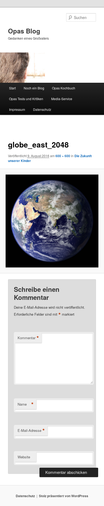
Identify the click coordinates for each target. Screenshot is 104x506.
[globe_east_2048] (52, 221)
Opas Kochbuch (63, 88)
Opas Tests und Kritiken (26, 98)
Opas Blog (24, 30)
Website (24, 456)
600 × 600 (62, 155)
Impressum (17, 109)
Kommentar (28, 338)
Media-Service (61, 98)
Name (26, 404)
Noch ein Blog (34, 88)
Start (12, 88)
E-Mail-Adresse (31, 430)
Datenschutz (42, 109)
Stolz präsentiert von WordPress (63, 495)
